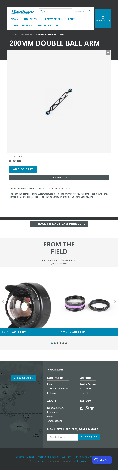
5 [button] (63, 343)
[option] (29, 301)
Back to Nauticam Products (61, 223)
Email (50, 384)
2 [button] (55, 343)
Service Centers (88, 384)
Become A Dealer (25, 456)
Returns (51, 393)
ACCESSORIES (55, 19)
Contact (84, 393)
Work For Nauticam (48, 456)
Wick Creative (80, 461)
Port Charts (86, 388)
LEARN (74, 19)
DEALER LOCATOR (48, 25)
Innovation (53, 412)
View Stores (23, 378)
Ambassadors (54, 420)
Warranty (67, 456)
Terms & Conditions (58, 388)
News (50, 416)
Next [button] (115, 301)
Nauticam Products (24, 34)
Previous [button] (3, 301)
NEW (16, 19)
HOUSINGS (32, 19)
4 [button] (60, 343)
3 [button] (57, 343)
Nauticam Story (55, 408)
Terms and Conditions (88, 456)
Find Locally (59, 177)
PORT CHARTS (24, 25)
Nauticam (40, 461)
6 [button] (66, 343)
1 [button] (52, 343)
